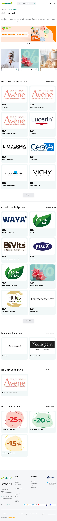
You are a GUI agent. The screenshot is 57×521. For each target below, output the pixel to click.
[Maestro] (24, 505)
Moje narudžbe (34, 483)
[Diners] (34, 505)
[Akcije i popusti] (51, 477)
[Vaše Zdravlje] (6, 3)
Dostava (17, 490)
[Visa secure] (46, 505)
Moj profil (33, 481)
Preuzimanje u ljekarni (18, 494)
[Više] (28, 34)
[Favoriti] (47, 3)
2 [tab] (29, 43)
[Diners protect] (48, 505)
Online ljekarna (4, 18)
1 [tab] (27, 43)
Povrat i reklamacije (17, 497)
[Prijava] (43, 3)
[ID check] (41, 505)
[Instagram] (10, 505)
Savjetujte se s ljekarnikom (34, 486)
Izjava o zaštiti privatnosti (18, 485)
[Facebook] (7, 505)
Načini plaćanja (18, 488)
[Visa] (30, 505)
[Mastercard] (27, 505)
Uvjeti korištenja (17, 482)
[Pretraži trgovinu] (34, 3)
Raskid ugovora (17, 501)
